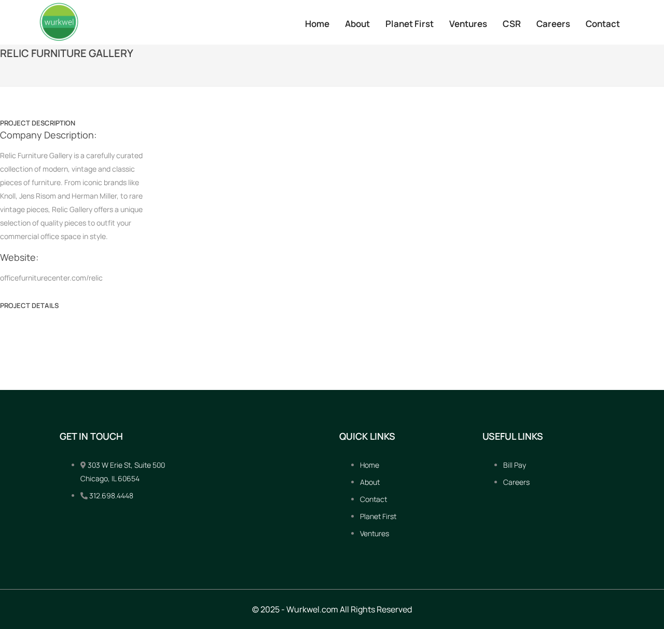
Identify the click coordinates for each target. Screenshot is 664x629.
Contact (603, 24)
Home (317, 24)
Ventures (468, 24)
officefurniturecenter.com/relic (51, 278)
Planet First (409, 24)
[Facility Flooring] (7, 314)
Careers (553, 24)
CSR (512, 24)
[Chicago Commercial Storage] (657, 314)
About (357, 24)
